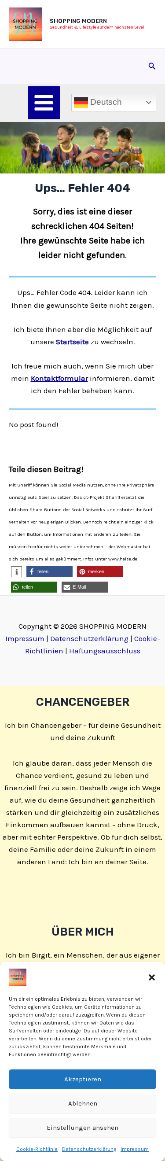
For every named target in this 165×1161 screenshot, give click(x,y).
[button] (151, 977)
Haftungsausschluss (104, 650)
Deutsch (105, 102)
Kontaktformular (59, 378)
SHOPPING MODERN (78, 21)
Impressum (135, 1149)
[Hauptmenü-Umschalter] (44, 102)
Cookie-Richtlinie (37, 1149)
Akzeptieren (82, 1079)
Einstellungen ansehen (82, 1128)
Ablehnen (82, 1103)
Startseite (72, 341)
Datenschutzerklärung (89, 1149)
